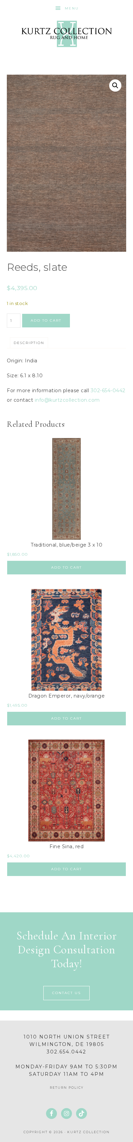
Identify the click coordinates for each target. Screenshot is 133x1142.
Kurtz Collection (67, 34)
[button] (115, 85)
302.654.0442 (66, 1052)
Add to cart (46, 320)
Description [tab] (29, 343)
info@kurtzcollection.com (67, 400)
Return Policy (67, 1087)
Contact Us (66, 993)
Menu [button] (72, 8)
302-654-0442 (108, 390)
